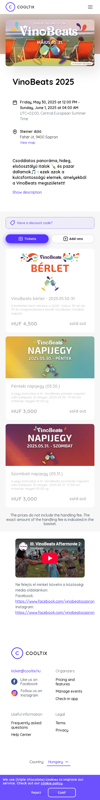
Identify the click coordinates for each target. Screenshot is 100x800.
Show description (27, 192)
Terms (61, 723)
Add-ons (76, 239)
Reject (36, 792)
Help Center (21, 734)
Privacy (62, 730)
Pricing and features (65, 681)
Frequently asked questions (26, 725)
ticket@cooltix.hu (26, 671)
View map (27, 142)
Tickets (30, 239)
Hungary (55, 761)
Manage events (69, 691)
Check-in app (67, 698)
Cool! (62, 792)
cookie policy (52, 783)
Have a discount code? (34, 223)
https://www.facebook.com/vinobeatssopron (54, 601)
